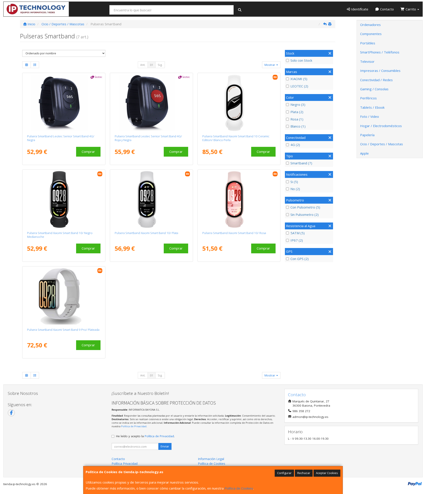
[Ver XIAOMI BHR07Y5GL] (239, 102)
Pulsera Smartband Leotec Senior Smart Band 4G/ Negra (60, 138)
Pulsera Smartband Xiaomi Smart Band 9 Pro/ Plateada (63, 330)
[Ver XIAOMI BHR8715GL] (64, 296)
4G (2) (295, 144)
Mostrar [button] (270, 65)
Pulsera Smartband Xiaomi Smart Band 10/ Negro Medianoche (60, 235)
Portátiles (367, 43)
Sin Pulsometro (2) (304, 214)
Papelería (367, 135)
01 (151, 65)
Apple (364, 153)
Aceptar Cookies (327, 473)
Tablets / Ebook (372, 107)
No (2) (295, 189)
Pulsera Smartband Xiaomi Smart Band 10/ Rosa (234, 233)
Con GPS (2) (299, 258)
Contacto (386, 9)
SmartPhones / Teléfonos (379, 52)
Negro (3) (297, 104)
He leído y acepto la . (145, 436)
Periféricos (368, 98)
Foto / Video (369, 116)
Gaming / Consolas (374, 89)
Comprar (88, 151)
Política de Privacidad (133, 426)
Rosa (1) (296, 119)
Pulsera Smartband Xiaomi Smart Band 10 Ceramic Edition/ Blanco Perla (235, 138)
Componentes (371, 33)
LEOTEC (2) (299, 86)
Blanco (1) (298, 126)
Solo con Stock (301, 60)
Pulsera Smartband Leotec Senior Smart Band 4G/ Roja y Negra (148, 138)
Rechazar (303, 473)
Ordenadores (370, 24)
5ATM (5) (297, 233)
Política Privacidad (125, 463)
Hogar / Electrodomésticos (381, 126)
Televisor (367, 61)
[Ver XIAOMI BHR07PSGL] (151, 199)
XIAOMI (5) (298, 79)
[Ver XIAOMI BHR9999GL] (239, 199)
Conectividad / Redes (376, 80)
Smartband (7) (301, 163)
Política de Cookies (239, 488)
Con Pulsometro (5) (305, 207)
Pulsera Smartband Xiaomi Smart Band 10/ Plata (146, 233)
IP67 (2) (296, 240)
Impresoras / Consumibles (380, 70)
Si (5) (294, 181)
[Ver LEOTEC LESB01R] (151, 102)
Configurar (284, 473)
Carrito (411, 9)
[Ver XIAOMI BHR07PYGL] (64, 199)
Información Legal (211, 459)
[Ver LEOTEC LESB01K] (64, 102)
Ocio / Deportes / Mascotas (381, 144)
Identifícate (359, 9)
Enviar (165, 446)
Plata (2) (296, 112)
